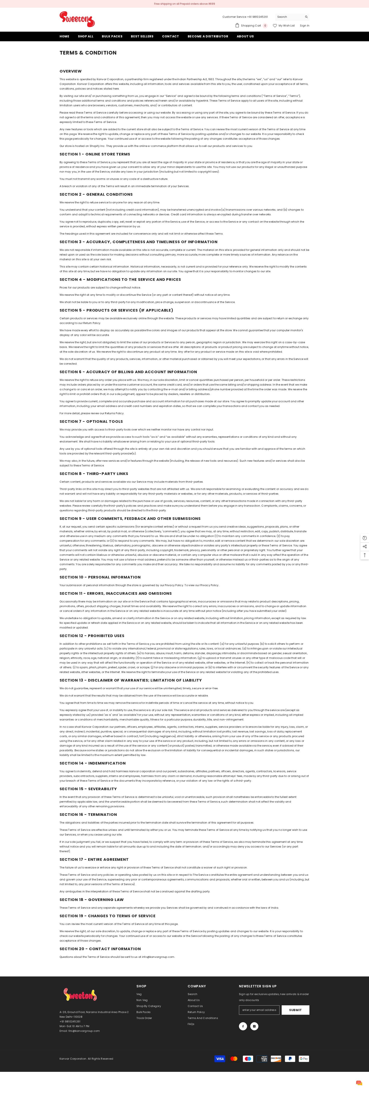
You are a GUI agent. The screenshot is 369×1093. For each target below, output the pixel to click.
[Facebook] (243, 1026)
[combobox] (289, 17)
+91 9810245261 (257, 17)
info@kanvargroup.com (158, 957)
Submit (295, 1010)
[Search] (292, 17)
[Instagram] (254, 1026)
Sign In (304, 25)
